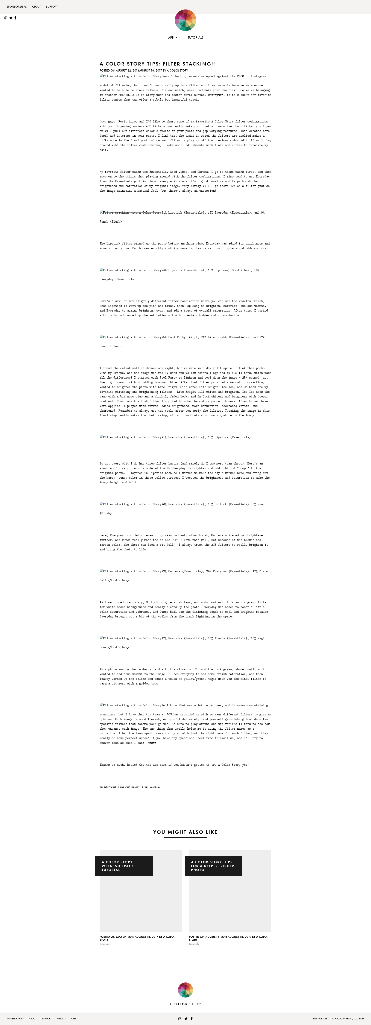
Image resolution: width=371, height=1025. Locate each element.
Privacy (61, 1018)
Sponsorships (16, 6)
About (36, 6)
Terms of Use (319, 1018)
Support (52, 6)
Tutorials (196, 38)
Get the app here (153, 764)
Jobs (73, 1018)
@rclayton (215, 94)
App (171, 38)
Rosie (152, 742)
